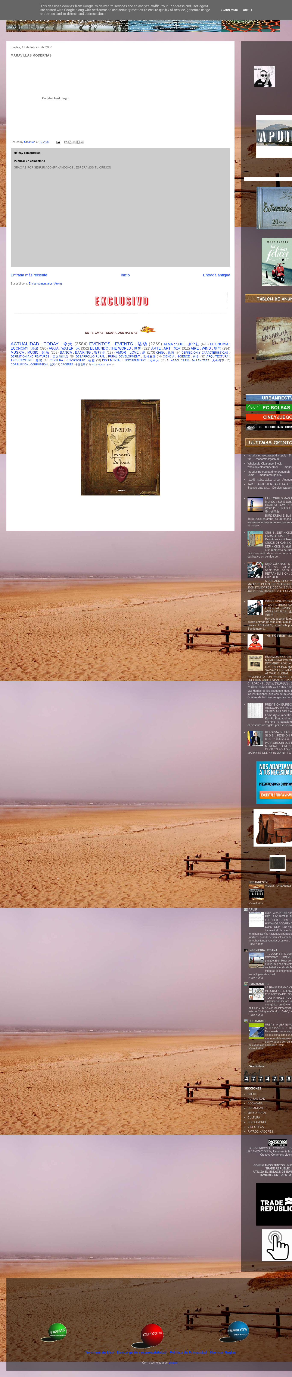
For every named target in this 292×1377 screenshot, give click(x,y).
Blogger (173, 1362)
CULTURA (254, 1117)
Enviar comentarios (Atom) (45, 283)
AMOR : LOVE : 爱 (131, 352)
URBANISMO (256, 1108)
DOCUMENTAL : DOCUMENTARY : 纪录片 (130, 360)
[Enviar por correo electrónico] (66, 142)
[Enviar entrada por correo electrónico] (58, 142)
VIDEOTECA (256, 1127)
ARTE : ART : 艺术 (166, 348)
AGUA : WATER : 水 (64, 348)
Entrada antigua (216, 275)
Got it (247, 10)
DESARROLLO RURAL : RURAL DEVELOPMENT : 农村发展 (116, 356)
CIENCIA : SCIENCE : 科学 (181, 356)
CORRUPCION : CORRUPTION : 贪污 (33, 364)
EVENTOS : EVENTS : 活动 (118, 343)
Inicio (125, 275)
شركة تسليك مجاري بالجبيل (264, 479)
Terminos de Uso (100, 1352)
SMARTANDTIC (258, 984)
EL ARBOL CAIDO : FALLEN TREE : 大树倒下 (195, 360)
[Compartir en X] (74, 142)
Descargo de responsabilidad (142, 1352)
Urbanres (278, 1151)
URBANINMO (257, 1021)
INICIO (252, 1094)
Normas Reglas (223, 1352)
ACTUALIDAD (256, 1098)
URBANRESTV (258, 882)
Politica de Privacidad (189, 1352)
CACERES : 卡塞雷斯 (73, 364)
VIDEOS (270, 885)
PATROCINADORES (260, 1131)
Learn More (230, 10)
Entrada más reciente (29, 275)
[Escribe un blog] (70, 142)
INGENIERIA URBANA (263, 950)
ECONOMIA (255, 1103)
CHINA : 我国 (165, 352)
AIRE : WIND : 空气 (206, 348)
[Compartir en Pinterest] (82, 142)
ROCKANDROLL (258, 1122)
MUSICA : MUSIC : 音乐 (30, 352)
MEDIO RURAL (257, 1112)
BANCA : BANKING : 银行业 (83, 352)
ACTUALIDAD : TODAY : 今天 (42, 343)
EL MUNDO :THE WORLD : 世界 (115, 348)
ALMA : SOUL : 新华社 (182, 344)
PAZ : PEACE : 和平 (101, 364)
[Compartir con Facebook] (78, 142)
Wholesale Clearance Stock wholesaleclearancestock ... (265, 465)
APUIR (253, 909)
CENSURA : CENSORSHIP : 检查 (72, 360)
